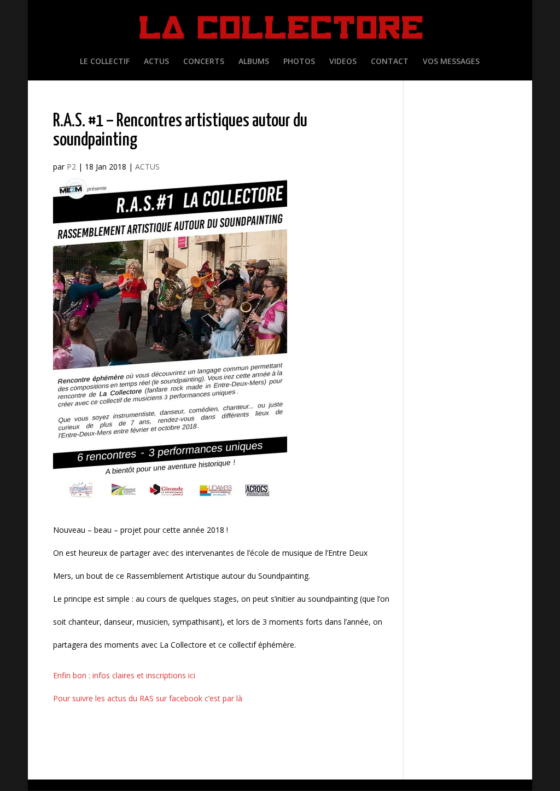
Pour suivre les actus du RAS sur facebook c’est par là (147, 698)
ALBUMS (253, 61)
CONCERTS (203, 61)
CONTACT (390, 61)
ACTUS (156, 61)
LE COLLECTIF (105, 61)
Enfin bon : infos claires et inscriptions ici (124, 675)
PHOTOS (299, 61)
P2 (71, 166)
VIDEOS (343, 61)
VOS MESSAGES (451, 61)
